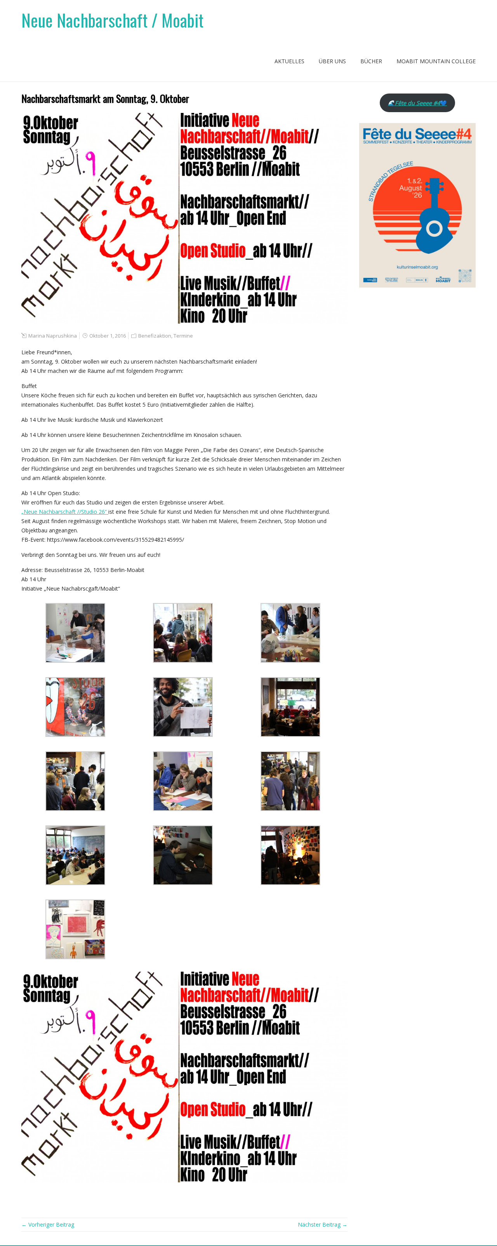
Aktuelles (289, 61)
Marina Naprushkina (52, 335)
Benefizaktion (154, 335)
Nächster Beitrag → (323, 1224)
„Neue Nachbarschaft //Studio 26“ (64, 511)
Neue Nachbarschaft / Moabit (112, 20)
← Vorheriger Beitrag (47, 1224)
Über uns (332, 61)
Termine (183, 335)
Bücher (371, 61)
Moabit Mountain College (436, 61)
